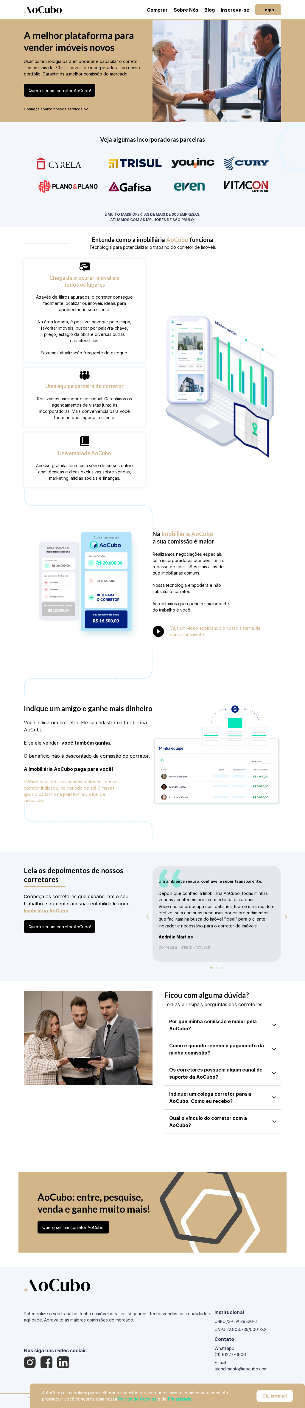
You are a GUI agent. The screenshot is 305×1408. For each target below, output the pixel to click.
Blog (209, 10)
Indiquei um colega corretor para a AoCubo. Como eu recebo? (210, 1097)
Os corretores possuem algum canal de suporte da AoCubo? (215, 1073)
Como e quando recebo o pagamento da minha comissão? (216, 1049)
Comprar (157, 10)
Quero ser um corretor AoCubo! (60, 90)
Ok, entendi (274, 1395)
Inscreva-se (235, 10)
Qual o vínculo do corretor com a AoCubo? (208, 1121)
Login (268, 9)
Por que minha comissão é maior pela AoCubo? (213, 1025)
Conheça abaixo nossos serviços (53, 109)
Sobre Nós (186, 10)
